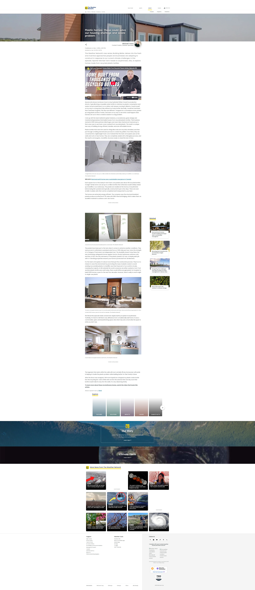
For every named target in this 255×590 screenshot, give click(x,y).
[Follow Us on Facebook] (150, 540)
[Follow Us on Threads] (163, 540)
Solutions (98, 12)
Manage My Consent (91, 547)
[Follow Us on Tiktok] (160, 540)
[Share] (86, 45)
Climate (93, 12)
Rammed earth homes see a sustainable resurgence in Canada (111, 179)
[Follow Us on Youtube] (157, 540)
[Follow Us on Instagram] (153, 540)
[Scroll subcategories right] (162, 407)
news (89, 12)
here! (100, 390)
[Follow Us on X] (166, 540)
